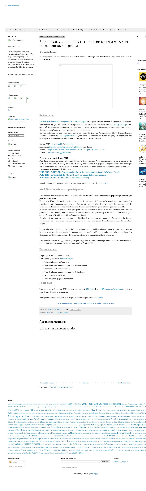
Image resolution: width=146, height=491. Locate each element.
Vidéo (33, 453)
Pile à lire (66, 30)
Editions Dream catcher (31, 422)
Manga (38, 438)
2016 (78, 404)
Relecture (56, 447)
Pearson (133, 441)
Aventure (11, 410)
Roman (87, 447)
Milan (113, 439)
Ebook (113, 419)
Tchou (98, 450)
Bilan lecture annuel (109, 410)
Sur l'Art (94, 30)
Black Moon (128, 410)
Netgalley (16, 441)
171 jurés (90, 289)
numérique (83, 441)
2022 (110, 404)
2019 (96, 404)
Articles (14, 462)
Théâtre (112, 450)
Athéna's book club (131, 407)
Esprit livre (86, 425)
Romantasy (124, 447)
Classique (43, 416)
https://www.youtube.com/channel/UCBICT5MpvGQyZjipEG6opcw (76, 150)
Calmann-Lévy (36, 413)
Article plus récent (46, 383)
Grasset (135, 427)
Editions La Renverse (132, 422)
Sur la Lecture (44, 30)
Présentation (19, 30)
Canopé (48, 413)
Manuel (44, 439)
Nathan (10, 441)
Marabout (51, 439)
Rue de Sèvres (133, 447)
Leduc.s (50, 436)
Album (20, 407)
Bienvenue (77, 410)
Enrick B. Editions (37, 425)
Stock (78, 450)
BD (31, 410)
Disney (72, 419)
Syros (90, 450)
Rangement (16, 447)
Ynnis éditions (61, 453)
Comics (83, 416)
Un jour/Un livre (133, 450)
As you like (105, 407)
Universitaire (12, 453)
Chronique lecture (19, 416)
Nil (41, 441)
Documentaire (79, 419)
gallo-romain (103, 427)
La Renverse (82, 433)
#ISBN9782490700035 (45, 404)
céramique (85, 413)
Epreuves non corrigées (74, 425)
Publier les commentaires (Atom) (61, 387)
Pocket (70, 444)
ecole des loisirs (123, 419)
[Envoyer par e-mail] (71, 309)
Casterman (62, 413)
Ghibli (113, 427)
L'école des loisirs (24, 433)
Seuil (41, 450)
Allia (25, 407)
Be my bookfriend (40, 410)
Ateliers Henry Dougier (116, 407)
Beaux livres (50, 410)
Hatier (14, 430)
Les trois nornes (98, 436)
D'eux (138, 416)
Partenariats (122, 30)
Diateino (60, 419)
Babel (22, 410)
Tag (94, 450)
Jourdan (124, 430)
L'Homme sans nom (44, 433)
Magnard (20, 439)
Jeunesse (118, 430)
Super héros (84, 450)
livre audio (138, 436)
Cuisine (133, 416)
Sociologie (53, 450)
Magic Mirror (12, 439)
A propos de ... (31, 30)
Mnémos (118, 439)
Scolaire (24, 450)
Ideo (83, 430)
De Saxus (15, 419)
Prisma (116, 444)
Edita (130, 419)
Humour (79, 430)
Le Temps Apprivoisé (22, 436)
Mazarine (58, 439)
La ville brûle (100, 433)
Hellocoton (24, 122)
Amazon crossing (33, 407)
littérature (118, 436)
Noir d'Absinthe (55, 441)
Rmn (68, 447)
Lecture (32, 435)
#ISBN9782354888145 (15, 404)
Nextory (32, 441)
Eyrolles (115, 425)
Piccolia (10, 444)
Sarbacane (11, 450)
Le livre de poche (124, 433)
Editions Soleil (13, 425)
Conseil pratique (92, 416)
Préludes (101, 444)
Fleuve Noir (34, 427)
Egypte (21, 425)
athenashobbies (16, 122)
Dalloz (142, 416)
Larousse (114, 433)
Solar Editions (63, 450)
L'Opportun (63, 433)
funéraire (66, 427)
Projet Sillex (132, 444)
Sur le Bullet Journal (80, 30)
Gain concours (74, 427)
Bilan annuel (86, 410)
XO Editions (53, 453)
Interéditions (98, 430)
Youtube (79, 453)
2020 (48, 313)
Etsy (97, 425)
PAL (101, 441)
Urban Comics (26, 453)
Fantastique (136, 424)
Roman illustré (108, 447)
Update (19, 453)
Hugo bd (64, 430)
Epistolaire (56, 425)
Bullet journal (13, 413)
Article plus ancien (124, 383)
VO (37, 453)
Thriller (118, 450)
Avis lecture (56, 30)
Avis (16, 409)
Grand (131, 427)
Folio (48, 427)
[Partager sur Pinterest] (79, 309)
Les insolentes (77, 436)
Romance (117, 447)
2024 (119, 404)
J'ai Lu (104, 430)
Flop (40, 427)
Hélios (25, 430)
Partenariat (126, 441)
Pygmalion (140, 444)
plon (49, 444)
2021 (52, 313)
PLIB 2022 (44, 444)
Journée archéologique (135, 430)
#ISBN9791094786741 (60, 404)
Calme (43, 413)
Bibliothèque (70, 410)
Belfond (58, 410)
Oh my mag (90, 441)
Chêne (123, 413)
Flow (44, 427)
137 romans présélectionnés (112, 289)
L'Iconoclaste (55, 433)
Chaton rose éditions (113, 413)
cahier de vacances (25, 413)
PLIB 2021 (103, 183)
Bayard (27, 410)
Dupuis (101, 419)
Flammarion (12, 427)
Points (80, 444)
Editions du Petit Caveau (83, 422)
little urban (125, 436)
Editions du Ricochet (98, 422)
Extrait (109, 425)
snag (48, 450)
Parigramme (118, 441)
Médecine (65, 439)
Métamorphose (84, 439)
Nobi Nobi (45, 441)
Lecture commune (42, 436)
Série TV (36, 450)
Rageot (10, 447)
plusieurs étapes (66, 258)
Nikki (37, 441)
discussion (66, 419)
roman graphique (97, 447)
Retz (61, 447)
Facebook (122, 425)
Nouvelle (65, 441)
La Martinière (73, 433)
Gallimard (82, 427)
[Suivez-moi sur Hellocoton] (18, 119)
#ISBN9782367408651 (30, 404)
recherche (35, 447)
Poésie (75, 444)
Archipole (76, 407)
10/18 (70, 404)
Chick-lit (138, 413)
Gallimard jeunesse (93, 427)
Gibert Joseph (120, 427)
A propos (124, 404)
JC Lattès (111, 430)
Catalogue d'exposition (73, 413)
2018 (91, 404)
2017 (85, 403)
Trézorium (124, 450)
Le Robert (11, 436)
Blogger (95, 474)
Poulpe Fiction (93, 444)
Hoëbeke (47, 430)
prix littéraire (64, 313)
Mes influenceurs (74, 439)
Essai (93, 424)
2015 (74, 404)
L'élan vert (34, 433)
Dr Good (86, 419)
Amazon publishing (45, 407)
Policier (85, 444)
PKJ (25, 444)
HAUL (19, 430)
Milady (108, 439)
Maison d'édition (28, 439)
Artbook (98, 407)
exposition (103, 425)
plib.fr (100, 297)
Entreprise (48, 425)
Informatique (89, 430)
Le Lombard (136, 433)
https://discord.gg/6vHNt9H (59, 152)
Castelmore (54, 413)
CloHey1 (50, 416)
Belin (63, 410)
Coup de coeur (123, 416)
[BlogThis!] (73, 309)
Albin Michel (13, 407)
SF (45, 450)
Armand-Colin (84, 407)
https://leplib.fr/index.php (62, 144)
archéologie (68, 407)
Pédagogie (140, 441)
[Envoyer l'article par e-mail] (66, 309)
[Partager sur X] (75, 309)
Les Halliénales (67, 436)
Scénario (17, 450)
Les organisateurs (66, 136)
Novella (76, 441)
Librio (105, 436)
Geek (109, 427)
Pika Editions (18, 444)
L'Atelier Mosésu (13, 433)
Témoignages (104, 450)
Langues (107, 433)
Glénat (126, 427)
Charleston (102, 413)
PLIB (57, 313)
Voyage (41, 453)
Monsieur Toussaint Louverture (131, 439)
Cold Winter (69, 416)
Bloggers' (139, 410)
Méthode (92, 439)
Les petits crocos (87, 436)
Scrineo (30, 450)
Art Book (92, 407)
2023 (115, 404)
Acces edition (138, 404)
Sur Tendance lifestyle (107, 30)
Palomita (106, 441)
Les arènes (58, 436)
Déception (22, 419)
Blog (133, 410)
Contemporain (104, 416)
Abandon (131, 404)
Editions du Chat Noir (48, 422)
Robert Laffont (76, 447)
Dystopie (107, 419)
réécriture (49, 447)
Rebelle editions (26, 447)
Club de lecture (59, 416)
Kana (143, 430)
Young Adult (71, 453)
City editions (35, 416)
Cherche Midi (129, 413)
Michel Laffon (101, 439)
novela (71, 441)
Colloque (77, 416)
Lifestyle (111, 435)
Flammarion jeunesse (23, 427)
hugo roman (71, 430)
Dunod (96, 419)
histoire (30, 430)
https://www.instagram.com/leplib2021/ (65, 147)
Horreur (58, 430)
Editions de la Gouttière (16, 422)
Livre (131, 435)
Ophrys (96, 441)
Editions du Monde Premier (65, 422)
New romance (25, 441)
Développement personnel (45, 419)
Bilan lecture (96, 410)
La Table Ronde (91, 433)
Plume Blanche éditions (59, 444)
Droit (91, 419)
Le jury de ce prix (121, 124)
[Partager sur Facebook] (77, 309)
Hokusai (53, 430)
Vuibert (46, 453)
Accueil (8, 30)
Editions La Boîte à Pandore (115, 422)
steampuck (72, 450)
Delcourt (30, 419)
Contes (113, 416)
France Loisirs (57, 427)
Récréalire (41, 447)
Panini (112, 441)
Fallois (128, 425)
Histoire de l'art (38, 430)
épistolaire (63, 425)
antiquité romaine (58, 407)
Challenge (93, 413)
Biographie (119, 410)
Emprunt (27, 425)
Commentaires (16, 466)
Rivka (65, 447)
